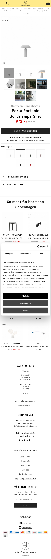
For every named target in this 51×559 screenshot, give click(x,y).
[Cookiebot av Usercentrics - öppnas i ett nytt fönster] (37, 246)
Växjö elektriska (25, 450)
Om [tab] (41, 254)
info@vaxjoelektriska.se (25, 426)
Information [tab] (25, 254)
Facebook (20, 436)
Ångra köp (25, 461)
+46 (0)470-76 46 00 (25, 379)
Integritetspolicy (25, 405)
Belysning (10, 8)
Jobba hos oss (25, 474)
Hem (3, 8)
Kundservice (25, 457)
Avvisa (25, 310)
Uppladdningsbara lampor (33, 8)
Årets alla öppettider (25, 401)
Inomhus (19, 8)
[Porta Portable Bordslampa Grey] (9, 73)
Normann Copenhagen (25, 106)
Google (32, 436)
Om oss (25, 470)
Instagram (27, 527)
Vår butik (25, 465)
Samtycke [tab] (9, 254)
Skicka (25, 505)
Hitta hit (25, 393)
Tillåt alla (25, 296)
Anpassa (24, 303)
